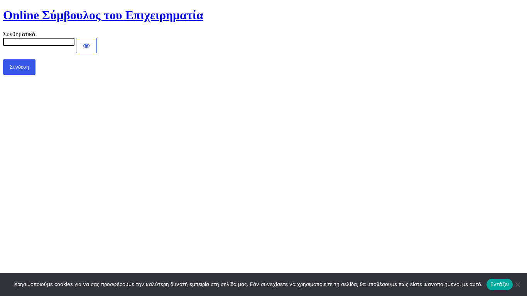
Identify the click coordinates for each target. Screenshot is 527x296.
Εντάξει (499, 284)
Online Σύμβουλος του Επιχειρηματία (103, 15)
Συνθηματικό (19, 34)
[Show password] (86, 45)
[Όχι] (517, 284)
